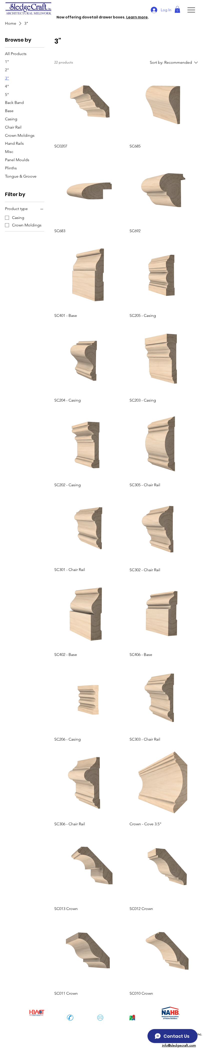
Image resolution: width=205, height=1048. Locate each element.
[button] (177, 9)
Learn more (137, 17)
